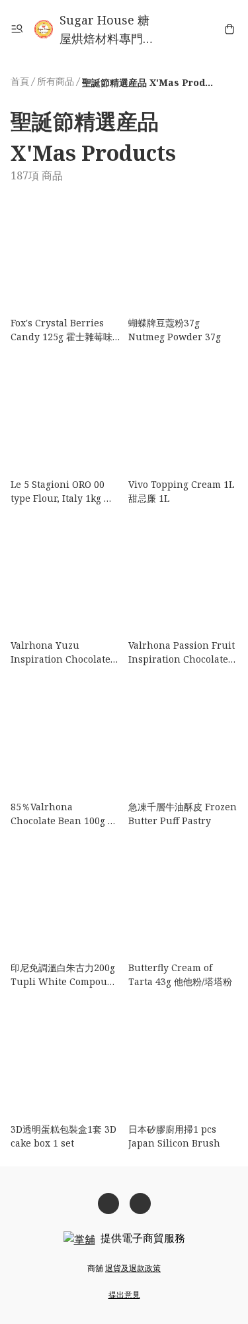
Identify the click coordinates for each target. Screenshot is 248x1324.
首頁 (20, 81)
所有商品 (55, 81)
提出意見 (124, 1294)
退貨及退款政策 (133, 1268)
